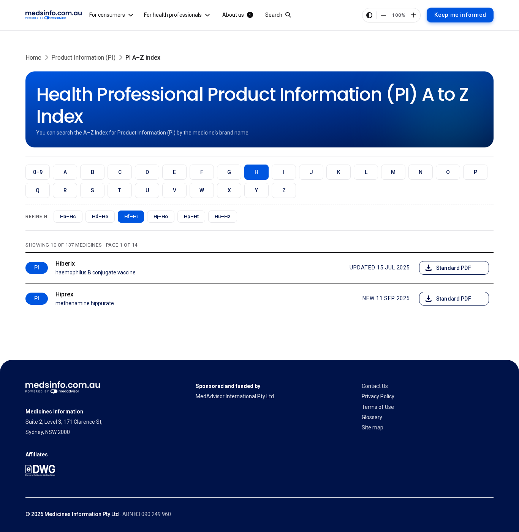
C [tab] (120, 172)
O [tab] (448, 172)
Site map (372, 427)
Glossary (372, 417)
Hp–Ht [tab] (191, 216)
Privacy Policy (378, 396)
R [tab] (65, 190)
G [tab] (229, 172)
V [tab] (174, 190)
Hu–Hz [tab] (223, 216)
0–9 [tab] (38, 172)
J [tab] (311, 172)
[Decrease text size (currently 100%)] (383, 15)
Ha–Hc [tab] (68, 216)
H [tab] (256, 172)
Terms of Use (378, 407)
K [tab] (338, 172)
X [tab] (229, 190)
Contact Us (375, 386)
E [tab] (174, 172)
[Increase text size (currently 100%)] (413, 15)
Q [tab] (38, 190)
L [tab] (366, 172)
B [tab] (92, 172)
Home (33, 57)
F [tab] (201, 172)
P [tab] (475, 172)
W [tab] (201, 190)
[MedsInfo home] (53, 15)
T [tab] (119, 190)
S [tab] (92, 190)
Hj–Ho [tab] (160, 216)
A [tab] (65, 172)
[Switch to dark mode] (369, 15)
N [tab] (420, 172)
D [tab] (147, 172)
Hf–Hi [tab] (131, 216)
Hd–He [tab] (100, 216)
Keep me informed (460, 14)
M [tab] (393, 172)
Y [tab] (256, 190)
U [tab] (147, 190)
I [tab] (284, 172)
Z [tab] (284, 190)
